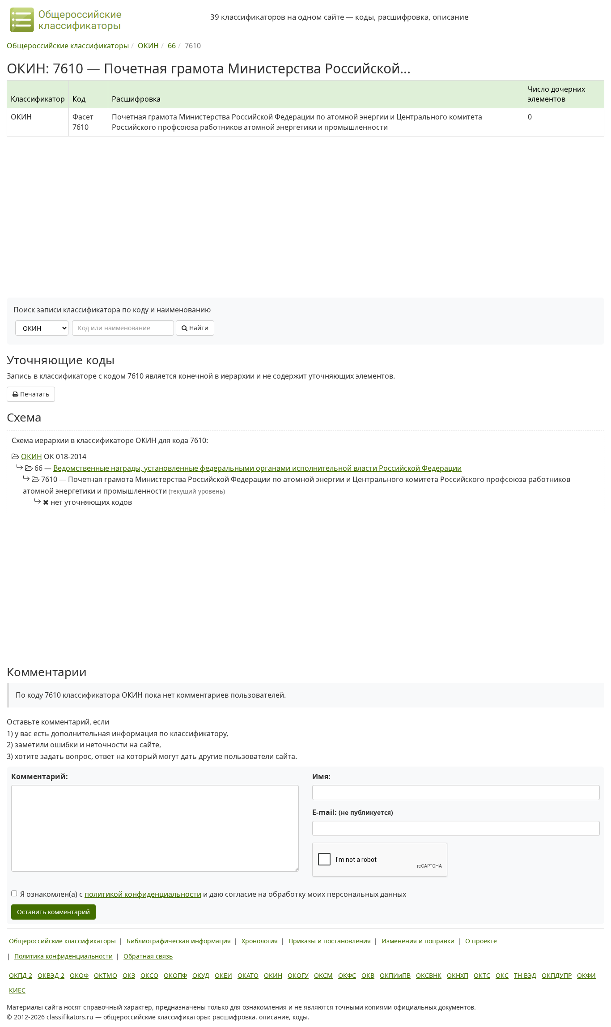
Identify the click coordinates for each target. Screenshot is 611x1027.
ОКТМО (105, 975)
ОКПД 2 (20, 975)
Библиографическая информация (179, 941)
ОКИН (31, 456)
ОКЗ (129, 975)
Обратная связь (148, 956)
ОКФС (347, 975)
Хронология (260, 941)
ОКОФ (79, 975)
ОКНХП (457, 975)
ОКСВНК (428, 975)
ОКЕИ (223, 975)
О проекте (481, 941)
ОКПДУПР (557, 975)
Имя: (321, 776)
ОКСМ (323, 975)
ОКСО (149, 975)
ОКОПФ (175, 975)
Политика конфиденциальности (63, 956)
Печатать (33, 394)
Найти (197, 328)
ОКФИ (586, 975)
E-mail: (352, 812)
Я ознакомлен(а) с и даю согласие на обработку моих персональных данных (213, 894)
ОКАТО (248, 975)
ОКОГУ (298, 975)
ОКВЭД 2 (51, 975)
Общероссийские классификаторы (62, 941)
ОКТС (482, 975)
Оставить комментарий (53, 912)
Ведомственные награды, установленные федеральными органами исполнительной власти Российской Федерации (257, 468)
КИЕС (17, 990)
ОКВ (367, 975)
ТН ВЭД (525, 975)
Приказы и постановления (330, 941)
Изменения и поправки (418, 941)
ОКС (502, 975)
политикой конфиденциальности (143, 894)
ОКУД (200, 975)
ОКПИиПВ (395, 975)
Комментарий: (39, 776)
